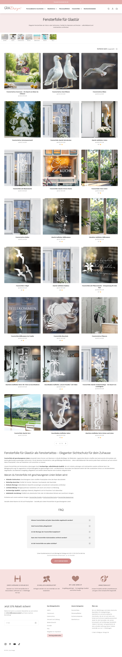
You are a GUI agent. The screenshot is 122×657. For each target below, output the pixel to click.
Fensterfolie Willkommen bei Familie (22, 336)
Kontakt (49, 625)
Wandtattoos (75, 619)
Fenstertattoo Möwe (99, 92)
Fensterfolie (76, 9)
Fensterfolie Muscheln (61, 336)
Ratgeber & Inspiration (54, 631)
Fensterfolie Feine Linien (99, 189)
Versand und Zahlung (53, 619)
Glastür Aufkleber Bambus (61, 286)
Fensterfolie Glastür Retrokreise (61, 140)
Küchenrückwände (90, 9)
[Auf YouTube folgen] (14, 644)
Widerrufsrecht (51, 622)
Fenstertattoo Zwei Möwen (61, 92)
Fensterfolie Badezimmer (66, 497)
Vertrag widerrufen (55, 635)
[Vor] (80, 2)
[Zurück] (41, 2)
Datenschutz (51, 616)
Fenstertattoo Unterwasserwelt (22, 140)
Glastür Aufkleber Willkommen (61, 237)
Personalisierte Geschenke (35, 9)
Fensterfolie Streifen (35, 497)
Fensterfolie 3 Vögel (22, 286)
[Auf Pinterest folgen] (10, 644)
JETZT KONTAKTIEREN (61, 561)
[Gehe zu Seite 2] (65, 443)
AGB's (49, 610)
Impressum (50, 613)
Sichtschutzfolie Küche (50, 497)
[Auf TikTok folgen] (19, 644)
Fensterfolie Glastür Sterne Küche (61, 189)
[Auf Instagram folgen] (5, 644)
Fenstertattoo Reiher (22, 237)
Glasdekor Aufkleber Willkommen (99, 237)
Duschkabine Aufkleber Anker (60, 433)
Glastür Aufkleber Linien (99, 140)
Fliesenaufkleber (64, 9)
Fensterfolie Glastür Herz (22, 433)
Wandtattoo (51, 9)
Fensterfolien (75, 610)
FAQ (48, 628)
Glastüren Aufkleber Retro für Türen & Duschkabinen (22, 384)
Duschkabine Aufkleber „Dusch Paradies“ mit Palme (61, 384)
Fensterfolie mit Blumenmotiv (22, 189)
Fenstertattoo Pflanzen (99, 336)
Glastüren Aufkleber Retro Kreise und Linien (99, 433)
